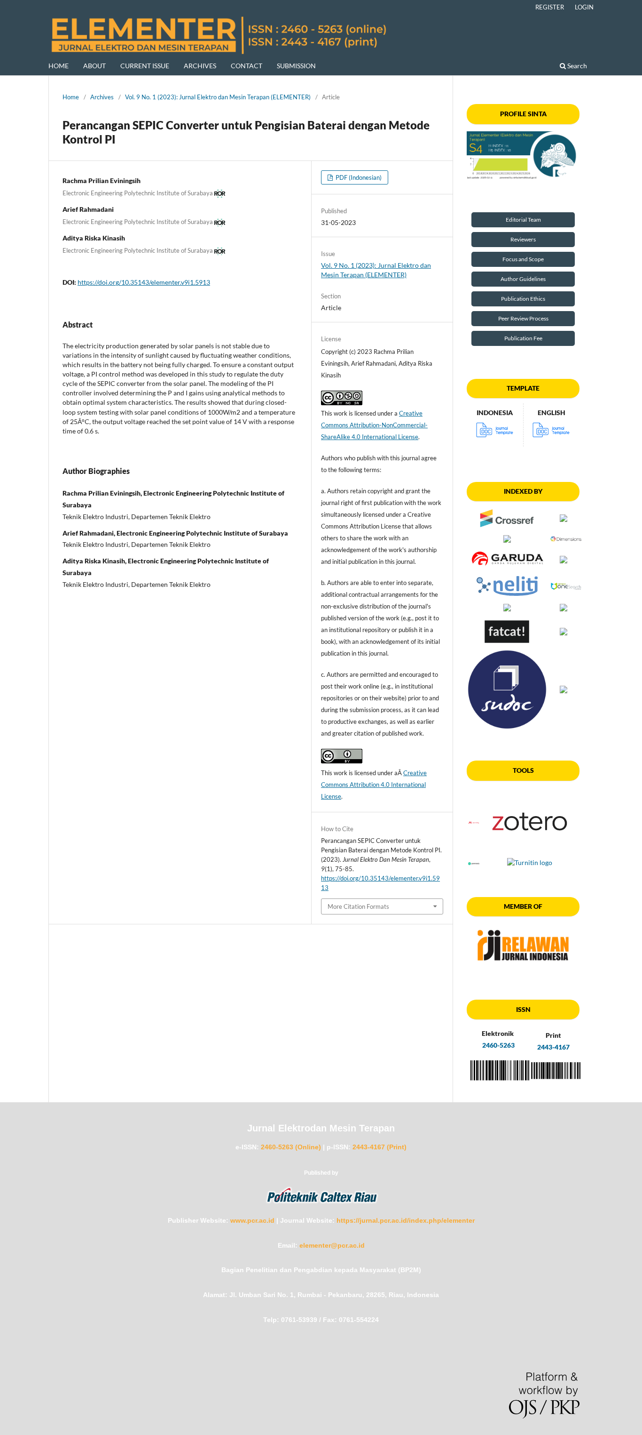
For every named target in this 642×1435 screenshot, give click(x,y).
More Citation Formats (358, 906)
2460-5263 (498, 1045)
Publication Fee (523, 338)
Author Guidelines (523, 278)
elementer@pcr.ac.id (332, 1245)
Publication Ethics (523, 298)
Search (576, 66)
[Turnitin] (529, 862)
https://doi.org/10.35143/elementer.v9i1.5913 (144, 282)
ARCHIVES (200, 66)
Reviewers (523, 239)
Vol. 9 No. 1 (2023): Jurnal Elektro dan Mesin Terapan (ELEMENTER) (218, 97)
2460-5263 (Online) (291, 1147)
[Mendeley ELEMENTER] (473, 822)
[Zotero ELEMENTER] (529, 851)
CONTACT (246, 66)
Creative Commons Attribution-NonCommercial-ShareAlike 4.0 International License (374, 425)
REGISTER (549, 7)
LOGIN (584, 7)
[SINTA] (523, 155)
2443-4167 (553, 1047)
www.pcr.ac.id (252, 1220)
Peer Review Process (523, 318)
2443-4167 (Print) (379, 1147)
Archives (102, 97)
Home (71, 97)
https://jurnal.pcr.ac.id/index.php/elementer (406, 1220)
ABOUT (94, 66)
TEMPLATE (523, 388)
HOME (58, 66)
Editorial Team (523, 219)
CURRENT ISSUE (144, 66)
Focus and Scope (523, 259)
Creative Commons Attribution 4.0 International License (374, 784)
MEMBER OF (523, 906)
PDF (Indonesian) (358, 177)
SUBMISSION (296, 66)
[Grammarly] (473, 862)
